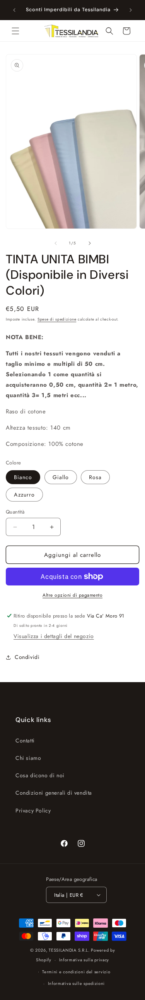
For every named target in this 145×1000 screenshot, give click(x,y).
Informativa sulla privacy (84, 960)
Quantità (15, 511)
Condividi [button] (27, 657)
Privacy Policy (33, 810)
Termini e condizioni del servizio (76, 972)
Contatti (25, 740)
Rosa (95, 477)
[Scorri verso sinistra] (55, 243)
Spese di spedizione (57, 319)
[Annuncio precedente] (14, 10)
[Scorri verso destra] (89, 243)
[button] (15, 30)
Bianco (23, 477)
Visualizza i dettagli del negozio (54, 636)
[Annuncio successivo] (130, 10)
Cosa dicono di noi (40, 775)
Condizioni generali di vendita (53, 793)
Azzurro (24, 494)
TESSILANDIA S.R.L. (69, 950)
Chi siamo (28, 758)
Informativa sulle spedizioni (76, 983)
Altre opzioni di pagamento (72, 595)
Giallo (61, 477)
